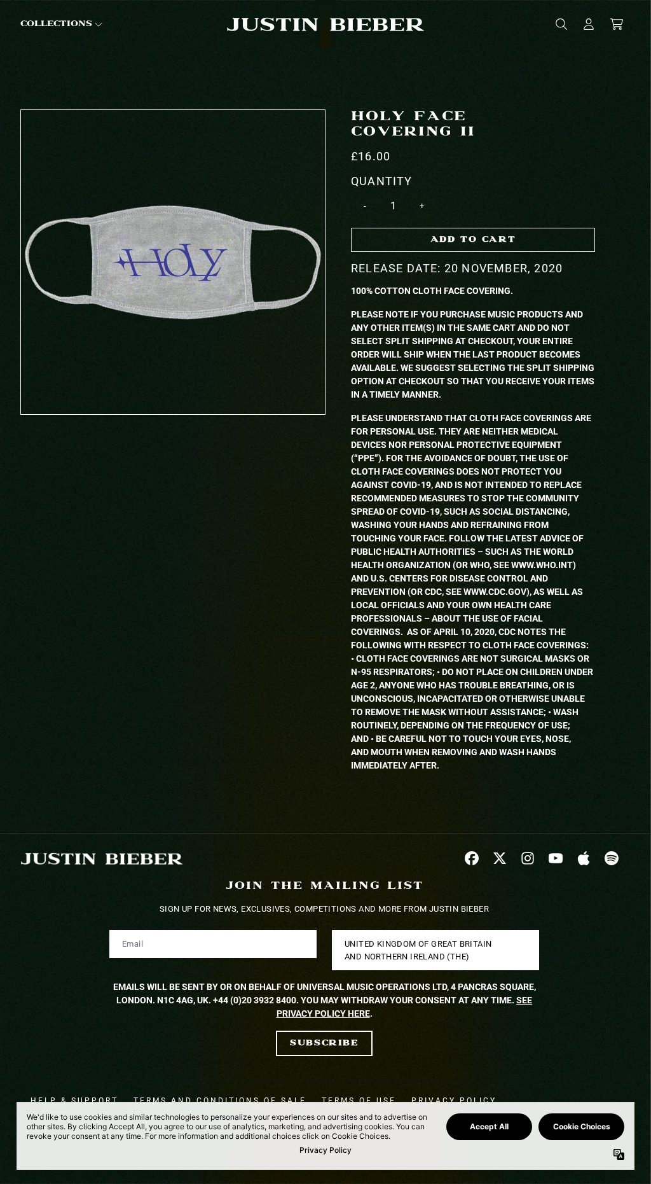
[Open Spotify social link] (612, 858)
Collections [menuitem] (56, 23)
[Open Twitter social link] (500, 858)
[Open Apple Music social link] (584, 858)
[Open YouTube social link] (556, 858)
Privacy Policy (454, 1100)
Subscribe (324, 1043)
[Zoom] (173, 262)
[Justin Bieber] (325, 24)
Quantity (382, 181)
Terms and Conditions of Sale (220, 1100)
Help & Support (74, 1100)
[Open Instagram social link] (528, 858)
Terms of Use (359, 1100)
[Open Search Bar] (560, 24)
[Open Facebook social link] (472, 858)
